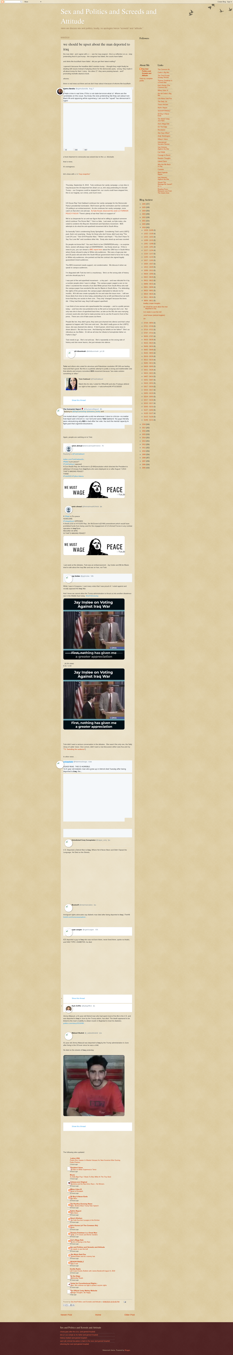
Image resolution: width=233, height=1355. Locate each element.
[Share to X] (69, 1305)
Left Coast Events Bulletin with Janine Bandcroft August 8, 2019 (92, 1271)
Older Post (129, 1315)
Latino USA (75, 1158)
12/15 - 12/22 (149, 237)
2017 (144, 428)
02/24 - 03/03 (149, 397)
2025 (144, 207)
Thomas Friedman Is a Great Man (165, 81)
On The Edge (162, 127)
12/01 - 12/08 (149, 244)
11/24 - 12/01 (149, 247)
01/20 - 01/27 (149, 413)
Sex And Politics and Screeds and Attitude (146, 72)
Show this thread (79, 400)
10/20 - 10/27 (149, 264)
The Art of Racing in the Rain (80, 1242)
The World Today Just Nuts (164, 120)
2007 (144, 461)
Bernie (72, 1227)
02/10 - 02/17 (149, 403)
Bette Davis (74, 1213)
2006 (144, 464)
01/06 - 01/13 (149, 420)
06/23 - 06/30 (149, 340)
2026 (144, 204)
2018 (144, 424)
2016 (144, 431)
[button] (94, 629)
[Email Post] (124, 1302)
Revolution (161, 130)
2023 (144, 214)
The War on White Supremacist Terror (83, 1169)
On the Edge (75, 1276)
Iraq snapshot (84, 174)
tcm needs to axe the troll (79, 1249)
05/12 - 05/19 (149, 360)
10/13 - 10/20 (149, 267)
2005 (144, 468)
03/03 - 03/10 (149, 393)
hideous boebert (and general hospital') (73, 1338)
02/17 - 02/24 (149, 400)
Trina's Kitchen (76, 1218)
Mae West (73, 1198)
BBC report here (96, 250)
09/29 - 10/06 (149, 274)
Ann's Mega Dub (76, 1240)
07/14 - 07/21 (149, 330)
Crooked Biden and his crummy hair (82, 1256)
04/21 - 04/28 (149, 370)
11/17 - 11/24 (149, 250)
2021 (144, 221)
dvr (144, 319)
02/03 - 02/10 (149, 407)
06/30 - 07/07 (149, 336)
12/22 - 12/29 (149, 234)
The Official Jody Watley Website (83, 1291)
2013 (144, 441)
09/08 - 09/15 (149, 284)
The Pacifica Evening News (81, 1204)
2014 (144, 438)
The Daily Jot (162, 101)
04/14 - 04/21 (149, 373)
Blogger (127, 1350)
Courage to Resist (164, 155)
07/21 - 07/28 (149, 326)
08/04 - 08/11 (149, 300)
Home (98, 1315)
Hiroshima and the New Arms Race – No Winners (87, 1184)
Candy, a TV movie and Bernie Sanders (84, 1235)
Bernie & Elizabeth (76, 1191)
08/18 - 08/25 (149, 294)
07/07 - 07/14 (149, 333)
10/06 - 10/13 (149, 270)
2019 (144, 227)
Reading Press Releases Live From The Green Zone (165, 191)
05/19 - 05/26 (149, 356)
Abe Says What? (164, 133)
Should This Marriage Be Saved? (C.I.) (165, 184)
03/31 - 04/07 (149, 380)
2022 (144, 217)
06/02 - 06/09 (149, 350)
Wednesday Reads (76, 1278)
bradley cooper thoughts (151, 303)
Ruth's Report (75, 1211)
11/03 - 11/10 (149, 257)
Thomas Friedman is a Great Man (83, 1233)
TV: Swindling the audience (74, 749)
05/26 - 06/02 (149, 353)
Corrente (161, 169)
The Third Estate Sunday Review (164, 76)
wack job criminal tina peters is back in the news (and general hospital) (85, 1341)
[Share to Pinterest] (73, 1305)
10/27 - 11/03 (149, 260)
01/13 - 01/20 (149, 417)
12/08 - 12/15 (149, 240)
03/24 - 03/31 (149, 383)
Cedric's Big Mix (163, 72)
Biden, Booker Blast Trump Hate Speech (84, 1206)
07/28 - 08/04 (149, 323)
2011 (144, 448)
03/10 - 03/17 (149, 390)
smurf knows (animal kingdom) (154, 315)
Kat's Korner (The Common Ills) (164, 86)
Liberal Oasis (162, 161)
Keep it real (74, 1264)
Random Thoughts (164, 158)
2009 (144, 454)
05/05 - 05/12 (149, 363)
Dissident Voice (76, 1168)
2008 (144, 458)
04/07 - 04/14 (149, 376)
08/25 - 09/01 (149, 290)
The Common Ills (164, 69)
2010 (144, 451)
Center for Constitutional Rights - (84, 1283)
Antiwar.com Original (78, 1182)
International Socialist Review (163, 143)
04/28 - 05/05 (149, 366)
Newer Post (66, 1315)
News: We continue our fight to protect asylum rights (88, 1285)
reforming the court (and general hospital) (74, 1344)
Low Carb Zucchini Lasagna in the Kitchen (85, 1220)
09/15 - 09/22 (149, 280)
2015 (144, 434)
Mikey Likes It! (76, 1189)
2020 (144, 224)
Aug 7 (91, 88)
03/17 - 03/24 (149, 386)
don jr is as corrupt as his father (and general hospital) (79, 1335)
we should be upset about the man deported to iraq (155, 307)
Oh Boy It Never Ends (79, 1196)
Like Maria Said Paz (78, 1254)
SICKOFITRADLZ (77, 1262)
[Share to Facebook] (71, 1305)
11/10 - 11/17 (149, 254)
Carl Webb (161, 152)
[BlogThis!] (66, 1305)
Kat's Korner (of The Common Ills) (84, 1225)
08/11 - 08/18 (149, 297)
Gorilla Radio (75, 1269)
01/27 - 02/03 (149, 410)
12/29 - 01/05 (149, 230)
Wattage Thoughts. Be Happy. (80, 1292)
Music (72, 1175)
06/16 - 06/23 (149, 343)
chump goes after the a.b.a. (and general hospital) (77, 1332)
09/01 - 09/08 (149, 287)
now (90, 761)
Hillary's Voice (163, 139)
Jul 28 (102, 351)
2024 (144, 211)
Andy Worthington (164, 136)
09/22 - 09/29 (149, 277)
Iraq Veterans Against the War (163, 148)
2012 (144, 444)
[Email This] (64, 1305)
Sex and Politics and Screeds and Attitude (87, 1247)
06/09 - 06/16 (149, 346)
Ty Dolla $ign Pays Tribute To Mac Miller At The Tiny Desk (90, 1177)
